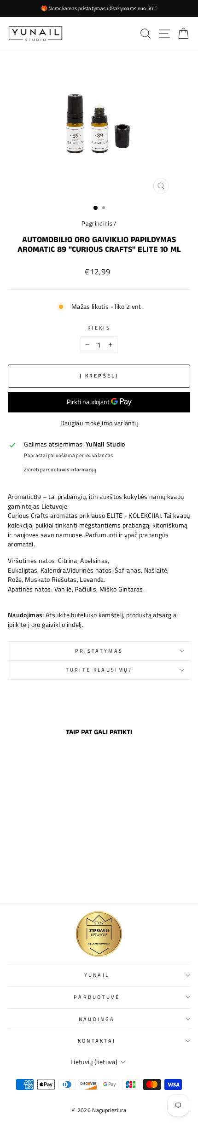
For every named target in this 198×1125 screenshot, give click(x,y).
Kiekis (99, 327)
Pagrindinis (97, 223)
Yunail (97, 975)
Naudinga (97, 1019)
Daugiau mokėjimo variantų (99, 423)
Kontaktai (97, 1040)
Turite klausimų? (99, 669)
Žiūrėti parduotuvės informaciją (60, 469)
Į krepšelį (42, 876)
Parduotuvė (97, 997)
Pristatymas (99, 651)
